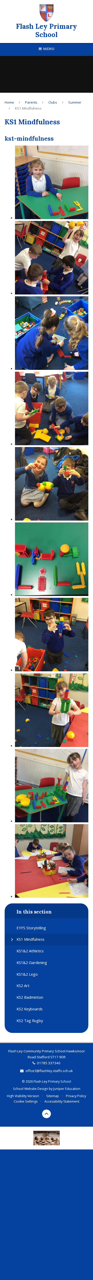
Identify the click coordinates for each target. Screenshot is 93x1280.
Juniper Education (66, 1089)
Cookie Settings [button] (25, 1101)
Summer (74, 102)
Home (9, 102)
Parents (31, 102)
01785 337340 (48, 1063)
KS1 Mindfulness (28, 108)
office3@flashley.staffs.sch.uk (49, 1070)
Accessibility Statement (61, 1101)
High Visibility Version (23, 1096)
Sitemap (52, 1096)
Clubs (52, 102)
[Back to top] (46, 1114)
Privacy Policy (76, 1096)
